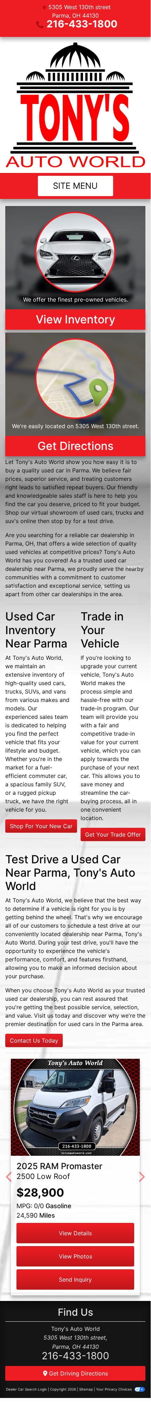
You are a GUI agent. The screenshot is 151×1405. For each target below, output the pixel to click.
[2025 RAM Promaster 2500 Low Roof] (75, 1107)
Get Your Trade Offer (113, 834)
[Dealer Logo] (75, 105)
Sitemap (86, 1389)
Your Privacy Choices (114, 1389)
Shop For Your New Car (41, 826)
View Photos (75, 1256)
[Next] (141, 1177)
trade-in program (103, 708)
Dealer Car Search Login (26, 1389)
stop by (61, 520)
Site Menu (75, 186)
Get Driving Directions (77, 1373)
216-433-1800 (82, 24)
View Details (75, 1233)
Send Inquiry (75, 1279)
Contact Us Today (34, 1040)
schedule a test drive (95, 925)
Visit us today (52, 1015)
